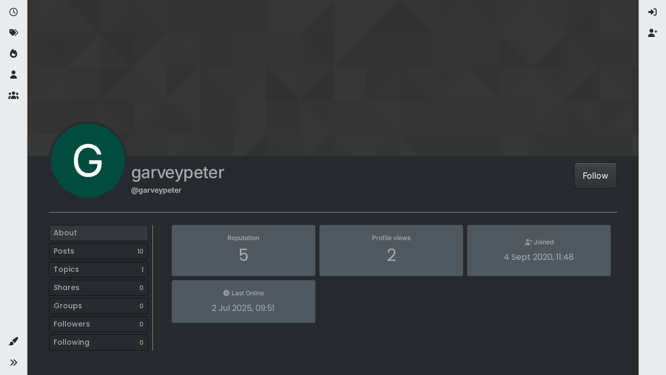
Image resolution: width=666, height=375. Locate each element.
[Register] (652, 33)
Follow (595, 175)
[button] (13, 341)
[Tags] (13, 33)
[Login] (652, 12)
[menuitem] (652, 12)
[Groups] (13, 96)
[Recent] (13, 12)
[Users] (13, 75)
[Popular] (13, 54)
